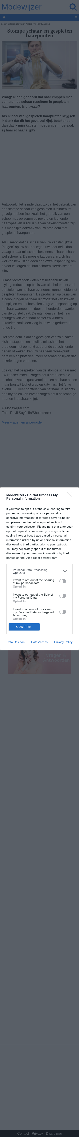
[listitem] (39, 571)
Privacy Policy (63, 642)
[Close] (71, 495)
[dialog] (39, 568)
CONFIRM (24, 626)
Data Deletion (16, 642)
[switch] (62, 581)
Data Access (39, 642)
